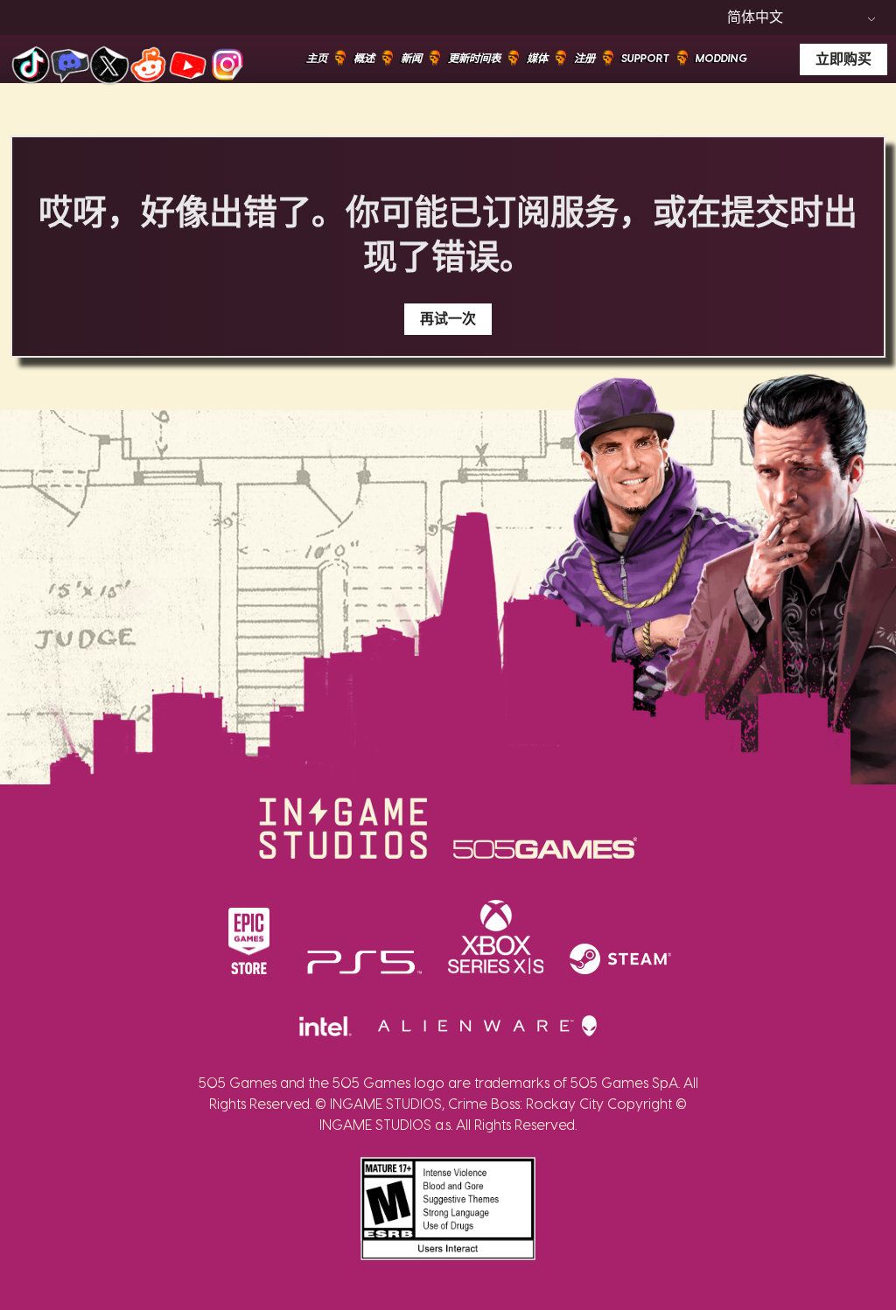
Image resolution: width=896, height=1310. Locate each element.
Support (645, 58)
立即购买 (844, 59)
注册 (584, 58)
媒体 (537, 58)
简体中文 (755, 17)
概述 (364, 58)
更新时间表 (474, 58)
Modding (721, 58)
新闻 (411, 58)
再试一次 (448, 319)
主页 (316, 58)
